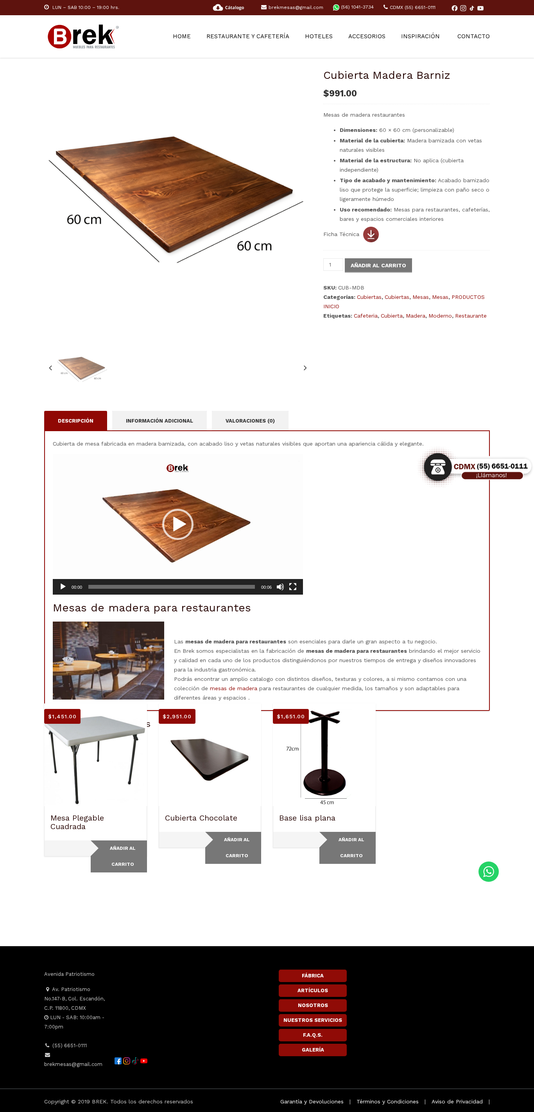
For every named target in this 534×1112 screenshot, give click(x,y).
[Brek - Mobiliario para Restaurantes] (83, 35)
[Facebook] (455, 8)
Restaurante (471, 316)
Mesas (420, 297)
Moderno (440, 316)
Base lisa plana (307, 817)
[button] (178, 524)
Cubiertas (369, 297)
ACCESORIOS (366, 36)
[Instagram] (464, 8)
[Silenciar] (280, 587)
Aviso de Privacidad (457, 1101)
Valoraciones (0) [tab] (250, 421)
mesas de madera (233, 688)
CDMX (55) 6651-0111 (412, 7)
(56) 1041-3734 (356, 7)
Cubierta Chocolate (201, 817)
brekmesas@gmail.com (296, 7)
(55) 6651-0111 (69, 1045)
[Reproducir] (63, 587)
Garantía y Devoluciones (312, 1101)
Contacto (473, 36)
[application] (178, 524)
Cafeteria (366, 316)
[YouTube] (480, 8)
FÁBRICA (313, 976)
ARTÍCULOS (312, 990)
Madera (415, 316)
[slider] (171, 587)
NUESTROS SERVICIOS (312, 1020)
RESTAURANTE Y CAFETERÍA (247, 36)
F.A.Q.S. (313, 1035)
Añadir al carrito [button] (123, 856)
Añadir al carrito (378, 265)
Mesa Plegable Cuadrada (77, 822)
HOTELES (319, 36)
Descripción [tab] (75, 421)
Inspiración (420, 36)
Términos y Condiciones (388, 1101)
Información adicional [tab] (159, 421)
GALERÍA (313, 1050)
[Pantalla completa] (293, 587)
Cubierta (392, 316)
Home (182, 36)
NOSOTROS (313, 1005)
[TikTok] (472, 8)
